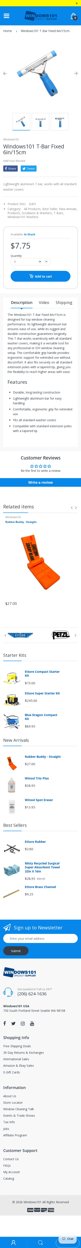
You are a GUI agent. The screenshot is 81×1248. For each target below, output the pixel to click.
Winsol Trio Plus (37, 778)
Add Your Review (14, 161)
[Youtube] (32, 1023)
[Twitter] (13, 1023)
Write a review (40, 482)
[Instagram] (23, 1023)
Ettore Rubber (35, 842)
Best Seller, (50, 209)
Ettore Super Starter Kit (42, 693)
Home (7, 31)
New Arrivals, (68, 209)
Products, (14, 213)
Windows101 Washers (23, 217)
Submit (16, 951)
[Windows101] (40, 15)
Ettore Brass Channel (40, 887)
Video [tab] (44, 302)
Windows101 (11, 139)
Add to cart (43, 276)
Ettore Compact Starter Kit (42, 674)
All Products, (32, 209)
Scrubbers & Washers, (37, 213)
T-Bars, (59, 213)
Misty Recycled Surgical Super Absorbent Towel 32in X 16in (42, 867)
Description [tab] (21, 302)
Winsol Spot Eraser (39, 800)
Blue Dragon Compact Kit (41, 717)
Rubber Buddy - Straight (21, 522)
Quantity (16, 256)
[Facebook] (4, 1023)
